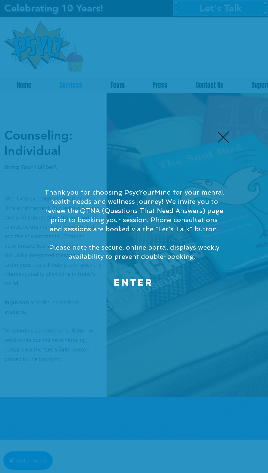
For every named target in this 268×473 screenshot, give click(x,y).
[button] (223, 137)
